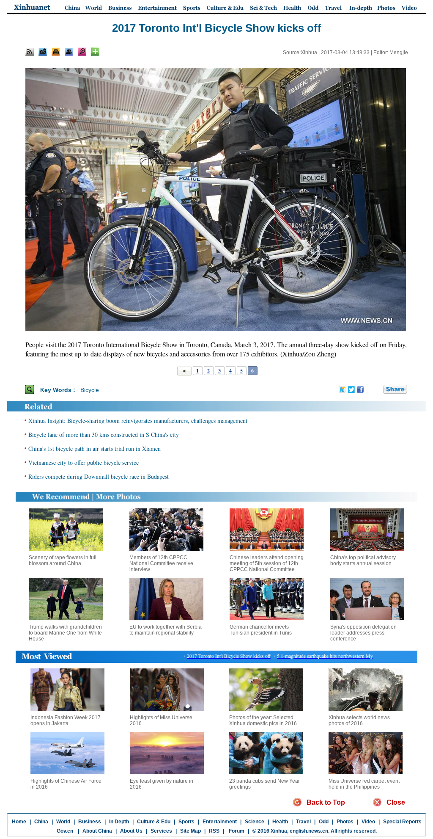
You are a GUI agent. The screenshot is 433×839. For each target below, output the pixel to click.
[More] (95, 51)
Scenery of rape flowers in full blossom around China (62, 560)
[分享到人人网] (377, 389)
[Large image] (82, 51)
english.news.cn (309, 831)
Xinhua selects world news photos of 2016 (359, 720)
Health (280, 822)
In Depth (119, 822)
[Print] (56, 51)
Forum (235, 831)
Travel (303, 822)
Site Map (190, 831)
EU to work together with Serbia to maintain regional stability (165, 630)
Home (19, 822)
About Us (131, 831)
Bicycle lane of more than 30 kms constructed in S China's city (103, 435)
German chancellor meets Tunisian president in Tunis (261, 630)
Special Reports (402, 822)
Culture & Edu (153, 822)
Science (254, 822)
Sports (186, 822)
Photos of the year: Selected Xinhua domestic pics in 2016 (263, 720)
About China (97, 831)
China (41, 822)
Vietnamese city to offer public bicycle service (83, 462)
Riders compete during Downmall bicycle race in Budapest (98, 476)
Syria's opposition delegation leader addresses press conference (363, 633)
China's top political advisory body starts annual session (363, 560)
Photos (345, 822)
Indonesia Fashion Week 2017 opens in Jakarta (65, 720)
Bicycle (89, 389)
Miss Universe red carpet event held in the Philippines (364, 784)
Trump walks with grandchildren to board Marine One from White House (65, 633)
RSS (214, 831)
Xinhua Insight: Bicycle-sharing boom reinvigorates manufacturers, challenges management (137, 421)
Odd (324, 822)
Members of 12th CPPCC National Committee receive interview (161, 563)
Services (161, 831)
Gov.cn (65, 831)
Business (89, 822)
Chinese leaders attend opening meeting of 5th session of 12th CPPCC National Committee (267, 563)
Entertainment (220, 822)
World (63, 822)
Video (368, 822)
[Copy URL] (69, 51)
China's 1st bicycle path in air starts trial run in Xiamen (94, 448)
